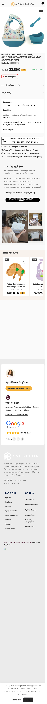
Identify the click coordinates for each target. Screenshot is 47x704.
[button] (24, 261)
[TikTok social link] (22, 439)
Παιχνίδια (9, 520)
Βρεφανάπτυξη (17, 54)
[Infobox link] (23, 140)
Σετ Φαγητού (28, 54)
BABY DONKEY (16, 290)
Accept (28, 700)
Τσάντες (8, 524)
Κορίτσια (8, 502)
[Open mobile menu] (3, 3)
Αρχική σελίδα (5, 54)
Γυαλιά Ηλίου (10, 529)
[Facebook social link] (14, 439)
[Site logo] (22, 4)
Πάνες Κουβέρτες (12, 515)
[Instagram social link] (18, 439)
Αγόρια (8, 506)
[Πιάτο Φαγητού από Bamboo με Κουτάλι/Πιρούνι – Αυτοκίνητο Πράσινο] (16, 270)
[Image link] (15, 424)
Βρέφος (8, 497)
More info (16, 700)
